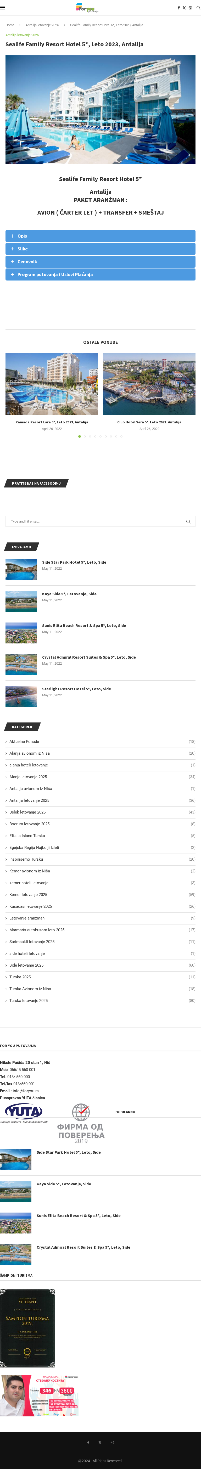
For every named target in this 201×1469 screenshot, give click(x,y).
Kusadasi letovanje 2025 (102, 906)
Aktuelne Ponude (102, 741)
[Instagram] (190, 7)
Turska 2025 (102, 977)
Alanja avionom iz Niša (102, 753)
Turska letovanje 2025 (102, 1000)
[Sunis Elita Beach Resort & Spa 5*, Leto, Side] (21, 633)
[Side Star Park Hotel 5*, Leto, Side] (21, 569)
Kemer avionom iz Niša (102, 871)
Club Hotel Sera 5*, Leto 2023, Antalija (149, 422)
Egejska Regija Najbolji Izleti (102, 847)
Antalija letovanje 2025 (42, 25)
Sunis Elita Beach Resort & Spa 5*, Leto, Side (84, 625)
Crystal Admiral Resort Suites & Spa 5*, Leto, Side (89, 657)
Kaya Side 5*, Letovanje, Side (69, 593)
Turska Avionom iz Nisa (102, 988)
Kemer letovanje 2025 (102, 894)
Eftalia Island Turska (102, 835)
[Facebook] (179, 7)
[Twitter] (184, 7)
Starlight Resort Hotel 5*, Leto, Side (76, 688)
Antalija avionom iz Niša (102, 788)
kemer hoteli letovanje (102, 883)
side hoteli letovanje (102, 953)
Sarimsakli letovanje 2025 (102, 941)
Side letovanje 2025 (102, 965)
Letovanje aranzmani (102, 918)
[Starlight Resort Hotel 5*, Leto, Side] (21, 696)
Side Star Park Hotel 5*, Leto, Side (74, 562)
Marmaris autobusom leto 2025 (102, 930)
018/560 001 (24, 1083)
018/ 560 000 (18, 1076)
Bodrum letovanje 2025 (102, 824)
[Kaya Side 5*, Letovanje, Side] (21, 601)
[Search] (198, 7)
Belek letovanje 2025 (102, 812)
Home (9, 25)
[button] (12, 395)
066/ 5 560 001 (22, 1069)
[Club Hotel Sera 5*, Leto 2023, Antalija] (149, 384)
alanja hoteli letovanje (102, 765)
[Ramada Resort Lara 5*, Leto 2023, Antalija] (51, 384)
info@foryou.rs (26, 1091)
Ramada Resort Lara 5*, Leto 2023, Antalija (51, 422)
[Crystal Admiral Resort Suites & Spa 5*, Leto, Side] (21, 664)
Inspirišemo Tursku (102, 859)
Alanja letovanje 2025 (102, 777)
